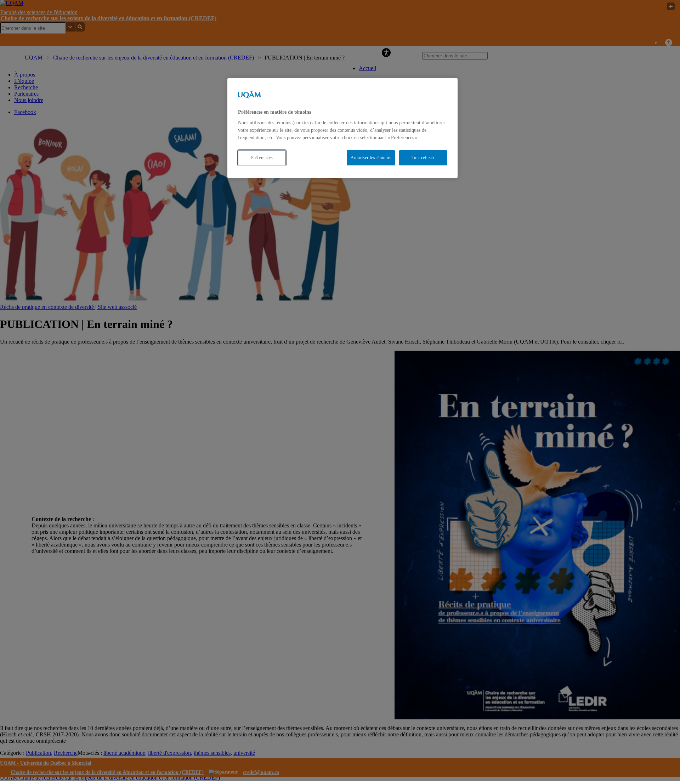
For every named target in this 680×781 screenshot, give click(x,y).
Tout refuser (423, 157)
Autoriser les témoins (371, 157)
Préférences (262, 157)
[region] (342, 128)
